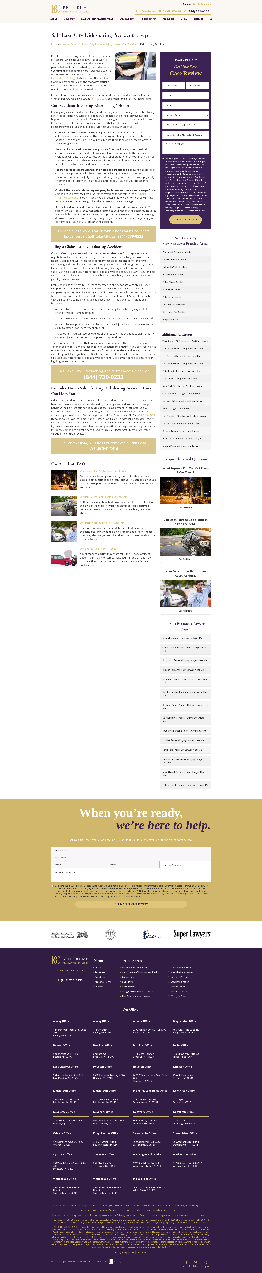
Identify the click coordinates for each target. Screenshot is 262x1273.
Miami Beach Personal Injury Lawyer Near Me (183, 774)
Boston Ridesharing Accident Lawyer (181, 431)
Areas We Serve (128, 19)
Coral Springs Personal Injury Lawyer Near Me (184, 649)
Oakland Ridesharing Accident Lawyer (181, 393)
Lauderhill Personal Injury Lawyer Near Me (184, 730)
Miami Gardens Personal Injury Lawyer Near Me (185, 681)
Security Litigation (180, 981)
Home (54, 44)
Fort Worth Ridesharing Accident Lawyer (182, 401)
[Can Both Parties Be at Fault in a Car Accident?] (64, 506)
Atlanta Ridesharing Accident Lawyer (181, 446)
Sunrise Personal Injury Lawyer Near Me (183, 740)
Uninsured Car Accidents (174, 312)
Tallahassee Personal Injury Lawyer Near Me (185, 785)
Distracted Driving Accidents (176, 252)
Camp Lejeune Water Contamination (140, 972)
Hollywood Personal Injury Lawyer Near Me (184, 660)
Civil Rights (127, 981)
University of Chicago (63, 78)
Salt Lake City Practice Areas (97, 19)
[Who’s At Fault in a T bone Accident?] (64, 557)
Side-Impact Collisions (173, 304)
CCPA (131, 1252)
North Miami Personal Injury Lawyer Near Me (183, 719)
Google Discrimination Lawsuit (137, 991)
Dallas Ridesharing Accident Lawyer (180, 378)
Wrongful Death (179, 996)
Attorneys (100, 972)
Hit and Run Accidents (173, 274)
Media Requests (202, 4)
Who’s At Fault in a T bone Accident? (98, 548)
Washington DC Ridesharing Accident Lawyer (185, 341)
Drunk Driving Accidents (174, 259)
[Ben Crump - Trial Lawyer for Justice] (70, 8)
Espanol (187, 4)
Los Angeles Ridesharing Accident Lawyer (183, 356)
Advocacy (69, 19)
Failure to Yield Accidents (175, 267)
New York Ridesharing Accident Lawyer (182, 386)
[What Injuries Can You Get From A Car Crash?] (64, 480)
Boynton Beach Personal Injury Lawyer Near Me (185, 707)
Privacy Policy (121, 1252)
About (53, 19)
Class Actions (129, 986)
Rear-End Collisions (172, 289)
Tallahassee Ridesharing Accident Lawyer (183, 348)
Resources (168, 19)
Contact (198, 19)
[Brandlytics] (117, 1262)
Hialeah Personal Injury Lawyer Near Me (183, 669)
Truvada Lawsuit (179, 991)
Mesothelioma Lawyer (182, 972)
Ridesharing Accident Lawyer (177, 408)
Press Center (149, 19)
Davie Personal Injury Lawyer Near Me (182, 749)
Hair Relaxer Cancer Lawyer (136, 996)
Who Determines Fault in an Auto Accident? (102, 522)
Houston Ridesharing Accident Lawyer (181, 438)
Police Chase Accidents (173, 282)
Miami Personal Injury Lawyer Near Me (182, 637)
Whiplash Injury (170, 319)
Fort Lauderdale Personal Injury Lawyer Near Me (185, 694)
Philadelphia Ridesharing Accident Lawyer (183, 371)
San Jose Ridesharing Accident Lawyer (181, 423)
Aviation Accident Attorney (135, 967)
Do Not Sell (142, 1252)
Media (184, 19)
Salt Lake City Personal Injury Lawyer (100, 44)
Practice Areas (102, 977)
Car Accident (128, 977)
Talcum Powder (178, 986)
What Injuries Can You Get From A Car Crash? (103, 470)
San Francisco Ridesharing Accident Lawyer (184, 416)
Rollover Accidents (171, 297)
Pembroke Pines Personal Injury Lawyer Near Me (182, 761)
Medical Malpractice (181, 967)
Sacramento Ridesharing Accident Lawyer (183, 363)
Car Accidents (131, 44)
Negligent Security (180, 977)
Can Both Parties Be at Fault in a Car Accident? (103, 496)
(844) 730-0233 (198, 11)
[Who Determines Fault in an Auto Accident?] (64, 531)
